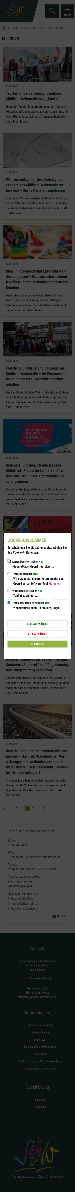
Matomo (54, 583)
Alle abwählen (37, 634)
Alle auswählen (37, 624)
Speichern (37, 644)
